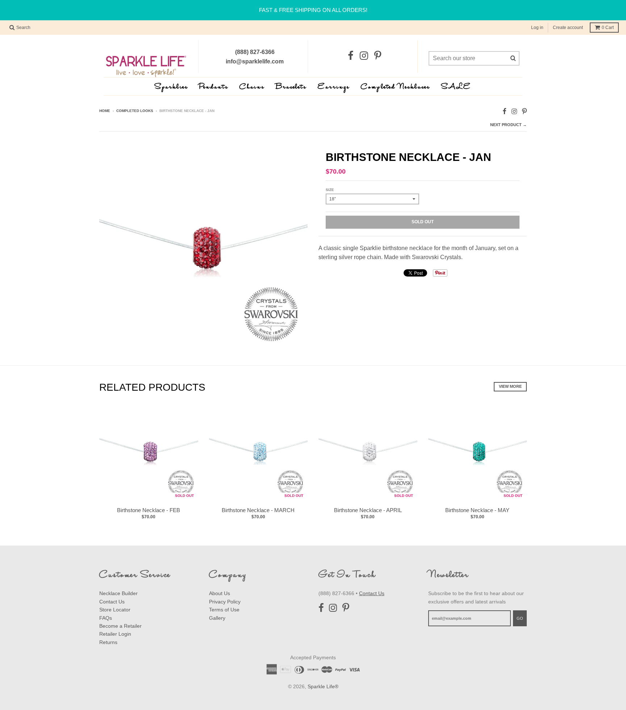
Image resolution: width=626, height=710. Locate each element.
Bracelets (291, 87)
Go (520, 618)
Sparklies (171, 87)
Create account (568, 27)
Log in (537, 27)
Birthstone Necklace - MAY (477, 510)
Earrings (334, 87)
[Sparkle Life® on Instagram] (364, 56)
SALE (456, 87)
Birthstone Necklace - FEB (148, 510)
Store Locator (114, 610)
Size (330, 190)
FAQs (105, 618)
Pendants (214, 87)
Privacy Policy (225, 602)
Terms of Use (224, 610)
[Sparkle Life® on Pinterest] (377, 56)
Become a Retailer (120, 626)
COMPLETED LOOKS (134, 111)
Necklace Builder (118, 593)
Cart (608, 27)
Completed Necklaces (395, 87)
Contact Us (112, 602)
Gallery (217, 618)
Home (104, 111)
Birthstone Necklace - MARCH (258, 510)
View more (510, 386)
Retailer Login (115, 634)
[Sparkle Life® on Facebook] (351, 56)
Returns (108, 642)
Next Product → (508, 125)
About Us (219, 593)
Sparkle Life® (323, 686)
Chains (252, 87)
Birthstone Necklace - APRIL (368, 510)
